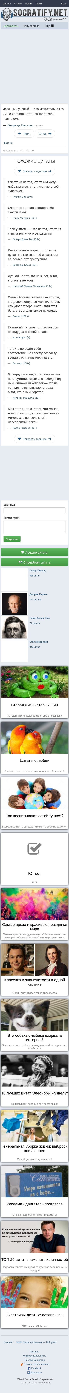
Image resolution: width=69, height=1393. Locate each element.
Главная (8, 1342)
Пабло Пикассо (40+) (25, 427)
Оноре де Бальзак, (25, 125)
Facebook (36, 1368)
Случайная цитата (36, 562)
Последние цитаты (35, 1359)
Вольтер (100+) (21, 363)
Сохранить (12, 539)
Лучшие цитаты (36, 552)
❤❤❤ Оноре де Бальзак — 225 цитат (36, 1342)
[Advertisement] (34, 66)
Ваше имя (9, 504)
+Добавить (10, 26)
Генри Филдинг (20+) (25, 217)
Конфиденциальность (34, 1355)
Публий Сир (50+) (23, 196)
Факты (28, 3)
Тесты (38, 3)
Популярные (31, 26)
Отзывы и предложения (36, 1364)
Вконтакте (36, 1372)
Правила (34, 1351)
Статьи (18, 3)
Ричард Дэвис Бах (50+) (26, 239)
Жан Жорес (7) (21, 337)
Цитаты (7, 3)
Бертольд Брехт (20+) (25, 264)
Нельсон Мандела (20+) (27, 397)
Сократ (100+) (21, 316)
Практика (7, 142)
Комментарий (11, 517)
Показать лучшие (35, 171)
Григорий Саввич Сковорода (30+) (32, 286)
